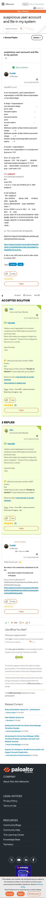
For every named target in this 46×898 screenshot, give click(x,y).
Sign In (32, 4)
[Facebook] (33, 860)
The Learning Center (13, 834)
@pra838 (11, 323)
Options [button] (36, 38)
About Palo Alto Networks (16, 781)
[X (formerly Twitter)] (12, 860)
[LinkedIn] (26, 860)
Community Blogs (12, 825)
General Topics (11, 37)
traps (20, 264)
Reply (21, 284)
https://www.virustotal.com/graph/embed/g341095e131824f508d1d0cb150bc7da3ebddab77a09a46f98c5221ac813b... (21, 247)
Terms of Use (9, 805)
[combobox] (13, 28)
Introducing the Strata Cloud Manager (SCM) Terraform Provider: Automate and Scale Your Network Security (22, 738)
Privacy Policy (10, 800)
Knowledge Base (11, 839)
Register (25, 4)
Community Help (11, 830)
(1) (15, 405)
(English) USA (39, 8)
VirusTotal (9, 720)
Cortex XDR (18, 389)
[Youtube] (19, 860)
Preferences (34, 894)
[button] (9, 893)
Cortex (11, 389)
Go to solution (22, 67)
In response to (23, 551)
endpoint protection (29, 389)
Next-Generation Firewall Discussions (18, 755)
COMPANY (9, 776)
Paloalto (13, 264)
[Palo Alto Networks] (23, 770)
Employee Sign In (40, 4)
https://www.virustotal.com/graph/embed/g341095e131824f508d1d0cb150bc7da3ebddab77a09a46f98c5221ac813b (21, 590)
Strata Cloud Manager (13, 731)
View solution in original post (15, 383)
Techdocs (8, 844)
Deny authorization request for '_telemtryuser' (22, 709)
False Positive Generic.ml (14, 717)
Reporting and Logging (11, 392)
